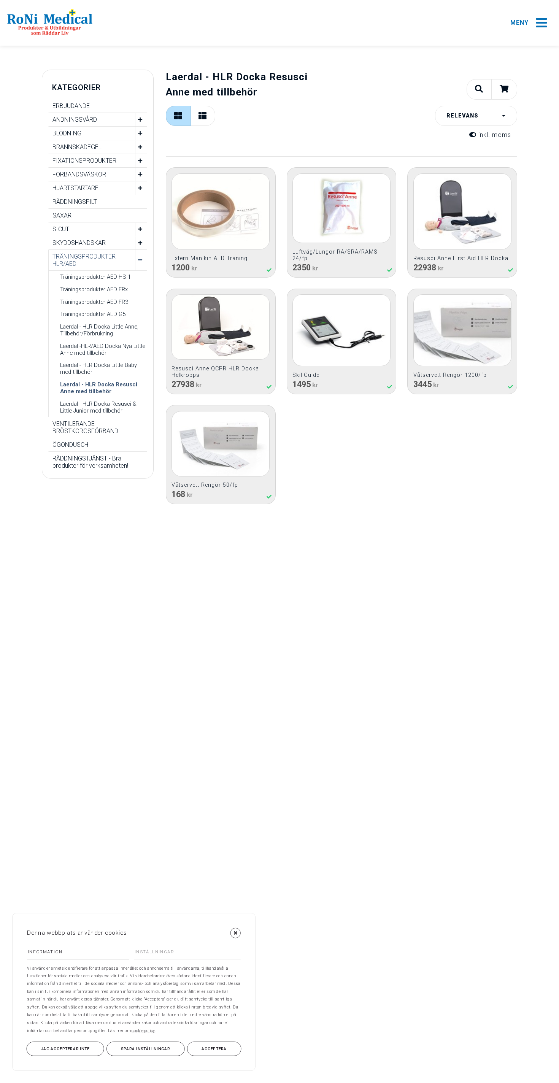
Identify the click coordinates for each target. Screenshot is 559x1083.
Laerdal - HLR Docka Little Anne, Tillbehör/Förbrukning (99, 330)
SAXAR (61, 215)
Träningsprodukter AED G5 (92, 314)
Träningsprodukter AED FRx (94, 289)
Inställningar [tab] (154, 952)
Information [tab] (45, 952)
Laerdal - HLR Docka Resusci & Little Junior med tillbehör (98, 407)
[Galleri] (178, 115)
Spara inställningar (145, 1048)
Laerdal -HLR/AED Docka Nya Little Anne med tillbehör (102, 349)
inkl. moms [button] (493, 134)
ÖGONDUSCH (70, 444)
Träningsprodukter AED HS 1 (95, 276)
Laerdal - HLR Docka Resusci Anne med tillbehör (98, 388)
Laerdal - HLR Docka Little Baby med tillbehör (98, 368)
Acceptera (214, 1048)
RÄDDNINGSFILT (74, 201)
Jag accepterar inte (65, 1048)
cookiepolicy (143, 1030)
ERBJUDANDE (71, 106)
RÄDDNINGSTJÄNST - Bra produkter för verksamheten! (90, 462)
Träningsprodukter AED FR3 (94, 302)
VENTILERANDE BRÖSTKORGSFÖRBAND (85, 427)
